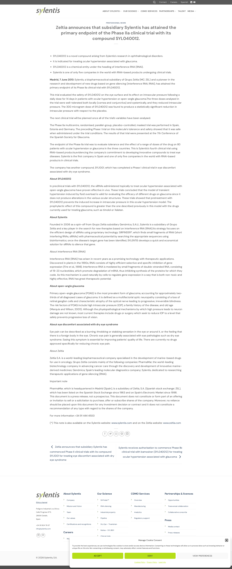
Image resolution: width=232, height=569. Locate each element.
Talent (182, 11)
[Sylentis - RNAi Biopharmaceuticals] (48, 11)
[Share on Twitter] (110, 433)
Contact (163, 2)
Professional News (116, 23)
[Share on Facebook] (104, 433)
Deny (150, 555)
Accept (98, 555)
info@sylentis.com (43, 529)
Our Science (130, 11)
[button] (226, 540)
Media (191, 11)
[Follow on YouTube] (194, 2)
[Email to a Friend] (116, 433)
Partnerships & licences (179, 493)
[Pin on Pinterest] (121, 433)
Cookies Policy (139, 562)
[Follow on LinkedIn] (191, 2)
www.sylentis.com (121, 423)
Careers (173, 2)
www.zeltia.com (172, 423)
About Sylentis (111, 11)
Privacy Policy (152, 562)
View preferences (202, 555)
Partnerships (166, 11)
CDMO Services (149, 11)
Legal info (162, 562)
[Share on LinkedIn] (127, 433)
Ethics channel (41, 502)
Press (168, 520)
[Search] (154, 2)
